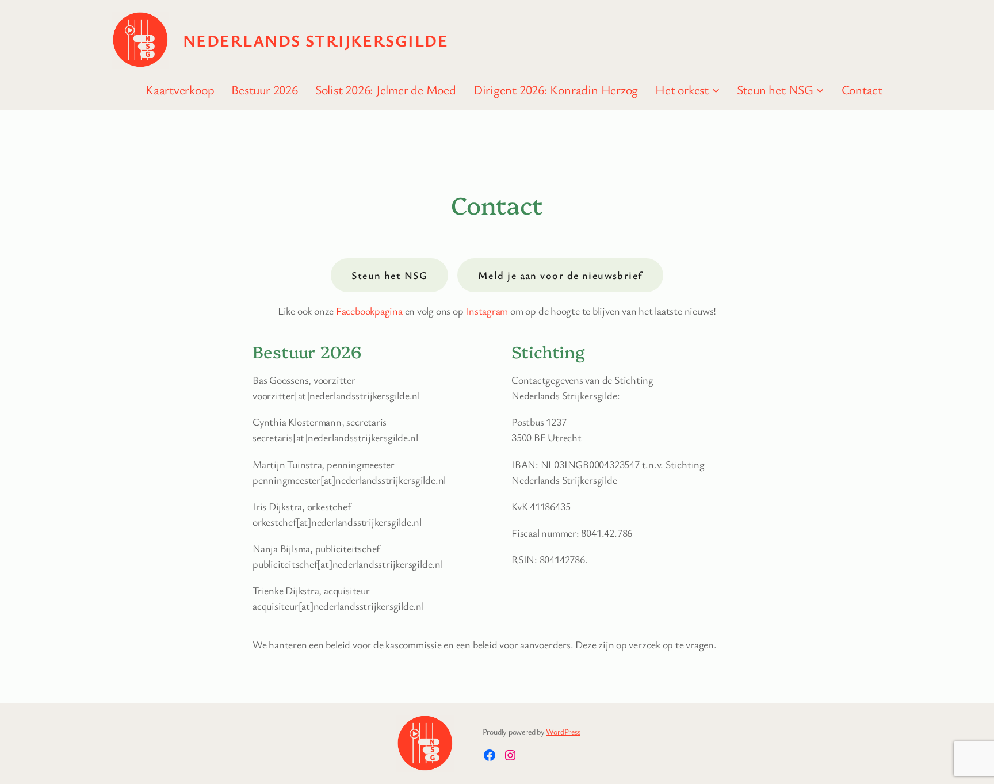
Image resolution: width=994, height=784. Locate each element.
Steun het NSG (389, 275)
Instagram (486, 311)
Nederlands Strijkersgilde (315, 40)
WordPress (563, 731)
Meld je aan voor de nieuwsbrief (560, 275)
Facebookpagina (369, 311)
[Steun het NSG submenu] (820, 89)
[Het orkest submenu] (716, 89)
